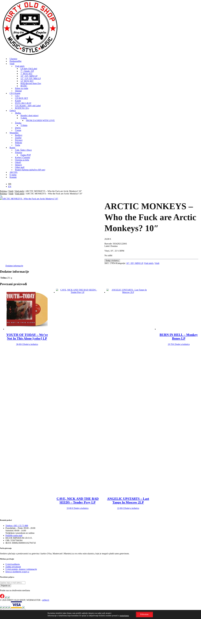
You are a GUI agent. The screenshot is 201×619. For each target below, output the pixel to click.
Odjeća (13, 110)
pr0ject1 (45, 600)
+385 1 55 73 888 (16, 525)
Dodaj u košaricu (112, 261)
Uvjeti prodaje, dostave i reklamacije (21, 569)
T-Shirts (24, 125)
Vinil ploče (19, 191)
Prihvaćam (144, 614)
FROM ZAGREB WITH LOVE (40, 120)
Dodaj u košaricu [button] (30, 344)
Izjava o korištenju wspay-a (17, 571)
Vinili (12, 64)
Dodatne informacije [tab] (14, 266)
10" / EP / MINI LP (134, 263)
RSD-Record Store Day (31, 83)
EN (9, 186)
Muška (18, 113)
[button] (1, 196)
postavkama (124, 616)
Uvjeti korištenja (12, 564)
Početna (3, 191)
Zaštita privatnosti (13, 567)
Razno (12, 147)
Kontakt (13, 177)
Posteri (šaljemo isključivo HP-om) (30, 170)
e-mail (13, 535)
